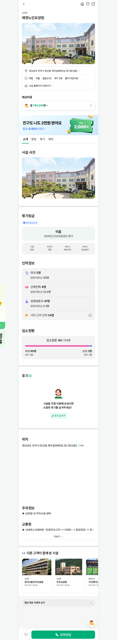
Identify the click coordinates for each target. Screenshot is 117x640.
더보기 (57, 536)
